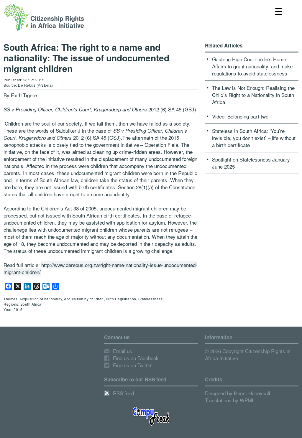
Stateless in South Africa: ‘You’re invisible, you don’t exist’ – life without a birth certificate (254, 138)
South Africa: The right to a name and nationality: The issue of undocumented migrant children (86, 58)
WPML (247, 400)
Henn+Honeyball (252, 393)
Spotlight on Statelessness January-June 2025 (252, 163)
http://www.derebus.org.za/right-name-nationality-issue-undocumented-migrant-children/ (100, 268)
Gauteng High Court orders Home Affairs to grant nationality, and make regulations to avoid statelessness (252, 66)
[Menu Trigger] (279, 11)
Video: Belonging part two (240, 116)
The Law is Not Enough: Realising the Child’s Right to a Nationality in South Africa (253, 95)
